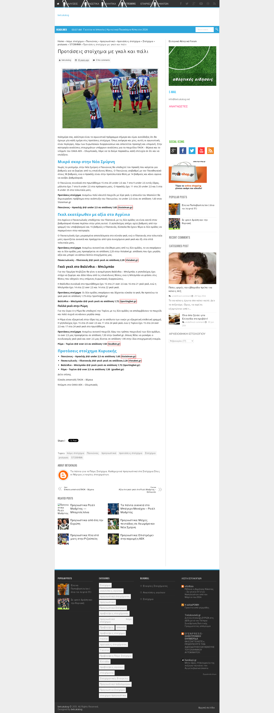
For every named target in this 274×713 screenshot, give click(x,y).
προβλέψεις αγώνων (111, 667)
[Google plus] (194, 3)
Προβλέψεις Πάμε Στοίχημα (115, 655)
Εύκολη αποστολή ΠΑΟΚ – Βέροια (75, 379)
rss (211, 151)
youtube (202, 151)
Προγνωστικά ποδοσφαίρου (115, 684)
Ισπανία (121, 627)
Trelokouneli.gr (193, 615)
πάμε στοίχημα (75, 453)
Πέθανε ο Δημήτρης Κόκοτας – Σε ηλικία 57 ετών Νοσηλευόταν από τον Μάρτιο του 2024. (199, 593)
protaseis (63, 457)
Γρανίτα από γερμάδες (197, 607)
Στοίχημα (150, 453)
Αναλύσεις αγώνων (154, 592)
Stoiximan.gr (125, 207)
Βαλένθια (65, 283)
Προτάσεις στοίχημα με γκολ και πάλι (103, 51)
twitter (193, 151)
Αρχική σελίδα (206, 707)
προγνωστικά (108, 453)
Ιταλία (104, 638)
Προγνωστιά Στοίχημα (112, 689)
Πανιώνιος (93, 453)
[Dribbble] (208, 3)
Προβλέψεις (107, 627)
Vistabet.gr (132, 260)
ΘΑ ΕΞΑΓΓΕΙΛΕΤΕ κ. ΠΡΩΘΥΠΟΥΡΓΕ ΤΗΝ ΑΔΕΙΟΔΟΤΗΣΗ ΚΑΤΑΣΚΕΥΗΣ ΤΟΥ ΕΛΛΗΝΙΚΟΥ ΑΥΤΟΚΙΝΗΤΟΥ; (199, 647)
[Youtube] (201, 3)
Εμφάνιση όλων (209, 674)
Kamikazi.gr (190, 660)
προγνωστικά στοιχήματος (115, 596)
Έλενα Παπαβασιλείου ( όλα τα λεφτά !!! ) (81, 588)
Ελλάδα (104, 661)
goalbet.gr (117, 369)
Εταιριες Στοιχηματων (154, 3)
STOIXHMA (76, 457)
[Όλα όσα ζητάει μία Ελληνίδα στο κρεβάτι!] (174, 323)
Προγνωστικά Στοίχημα (113, 607)
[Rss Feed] (215, 3)
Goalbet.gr (114, 343)
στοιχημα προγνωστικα (113, 695)
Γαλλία (104, 650)
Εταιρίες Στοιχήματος (155, 586)
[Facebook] (181, 3)
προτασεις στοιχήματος (113, 644)
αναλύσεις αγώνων (111, 590)
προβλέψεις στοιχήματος (114, 613)
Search (217, 29)
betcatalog (63, 15)
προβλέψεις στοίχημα (112, 633)
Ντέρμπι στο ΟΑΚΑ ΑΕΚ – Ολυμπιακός (78, 384)
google (174, 151)
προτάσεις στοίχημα (130, 453)
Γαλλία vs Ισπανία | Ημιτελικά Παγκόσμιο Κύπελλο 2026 (115, 29)
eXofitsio (189, 586)
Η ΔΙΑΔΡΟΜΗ (192, 604)
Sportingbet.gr (128, 301)
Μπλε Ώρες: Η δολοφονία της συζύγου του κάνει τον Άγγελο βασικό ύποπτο (199, 665)
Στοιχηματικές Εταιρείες (114, 678)
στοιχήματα (107, 672)
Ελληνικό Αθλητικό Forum (183, 41)
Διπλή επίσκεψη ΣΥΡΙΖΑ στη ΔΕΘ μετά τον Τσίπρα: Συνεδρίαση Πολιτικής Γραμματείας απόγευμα (199, 621)
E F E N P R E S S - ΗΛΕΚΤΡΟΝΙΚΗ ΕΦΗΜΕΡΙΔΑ (194, 636)
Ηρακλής (120, 186)
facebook (183, 151)
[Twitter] (187, 3)
